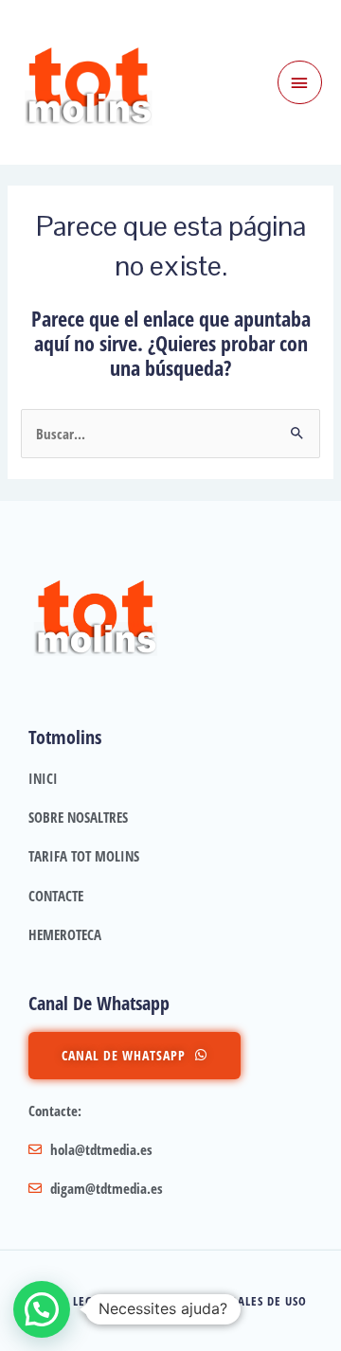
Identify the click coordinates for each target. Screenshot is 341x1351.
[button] (41, 1309)
